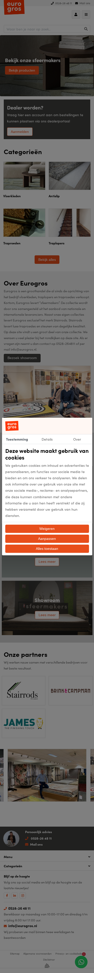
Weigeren (47, 529)
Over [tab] (77, 439)
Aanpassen (47, 539)
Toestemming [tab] (17, 439)
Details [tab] (47, 439)
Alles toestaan (47, 549)
